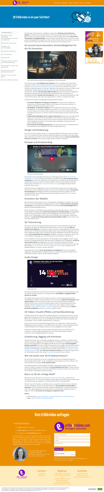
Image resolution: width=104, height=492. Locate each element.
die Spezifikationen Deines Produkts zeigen (53, 378)
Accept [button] (99, 489)
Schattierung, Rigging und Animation (10, 66)
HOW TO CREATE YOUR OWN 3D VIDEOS (42, 398)
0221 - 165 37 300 (83, 475)
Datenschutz (41, 475)
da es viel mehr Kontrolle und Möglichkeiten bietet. (47, 245)
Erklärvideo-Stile (51, 352)
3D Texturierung (7, 54)
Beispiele (65, 3)
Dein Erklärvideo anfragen (10, 80)
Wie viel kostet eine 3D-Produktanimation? (9, 71)
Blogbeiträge (62, 471)
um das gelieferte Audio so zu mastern (42, 306)
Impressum (42, 473)
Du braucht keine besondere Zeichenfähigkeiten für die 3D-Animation (10, 38)
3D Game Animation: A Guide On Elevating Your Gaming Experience (55, 396)
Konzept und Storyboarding (6, 47)
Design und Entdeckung (9, 43)
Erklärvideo (57, 3)
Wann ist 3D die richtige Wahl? (9, 75)
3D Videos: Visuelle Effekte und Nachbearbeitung (10, 61)
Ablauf (71, 3)
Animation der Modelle (9, 51)
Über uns (82, 3)
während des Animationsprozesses (49, 183)
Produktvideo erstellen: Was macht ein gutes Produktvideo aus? (62, 475)
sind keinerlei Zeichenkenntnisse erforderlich (43, 86)
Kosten (76, 3)
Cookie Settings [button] (92, 489)
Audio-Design (6, 57)
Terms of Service (64, 460)
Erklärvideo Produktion (69, 193)
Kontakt (88, 3)
